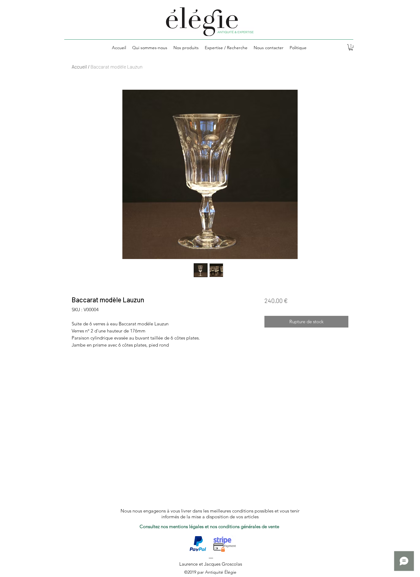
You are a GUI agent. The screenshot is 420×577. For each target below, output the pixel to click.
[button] (351, 47)
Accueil (79, 66)
